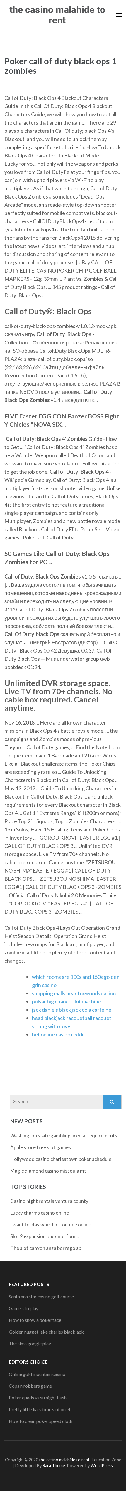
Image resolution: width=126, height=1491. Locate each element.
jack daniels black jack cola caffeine (71, 1009)
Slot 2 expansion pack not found (44, 1236)
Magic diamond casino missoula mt (48, 1171)
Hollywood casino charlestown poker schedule (60, 1159)
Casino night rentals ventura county (49, 1201)
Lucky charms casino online (39, 1213)
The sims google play (30, 1343)
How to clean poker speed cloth (40, 1421)
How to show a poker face (35, 1320)
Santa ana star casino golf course (41, 1296)
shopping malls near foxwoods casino (74, 993)
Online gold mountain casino (37, 1374)
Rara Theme (53, 1465)
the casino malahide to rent (57, 15)
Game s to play (23, 1308)
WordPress (102, 1465)
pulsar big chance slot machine (66, 1001)
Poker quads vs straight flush (38, 1397)
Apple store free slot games (40, 1147)
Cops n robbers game (30, 1386)
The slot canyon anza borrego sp (45, 1248)
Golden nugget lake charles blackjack (46, 1331)
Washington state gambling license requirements (63, 1135)
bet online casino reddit (58, 1034)
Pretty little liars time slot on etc (41, 1409)
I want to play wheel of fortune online (50, 1224)
